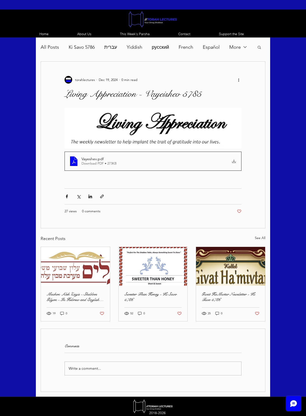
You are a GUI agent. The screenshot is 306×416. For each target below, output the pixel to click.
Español (211, 47)
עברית (110, 47)
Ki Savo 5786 (82, 47)
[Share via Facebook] (67, 196)
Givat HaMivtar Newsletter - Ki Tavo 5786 (228, 296)
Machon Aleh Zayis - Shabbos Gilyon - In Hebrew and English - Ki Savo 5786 (74, 296)
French (186, 47)
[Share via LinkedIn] (90, 196)
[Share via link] (102, 196)
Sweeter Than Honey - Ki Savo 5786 (150, 296)
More (235, 47)
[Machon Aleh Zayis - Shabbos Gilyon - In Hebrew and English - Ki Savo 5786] (75, 266)
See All (260, 238)
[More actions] (238, 80)
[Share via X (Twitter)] (78, 196)
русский (160, 47)
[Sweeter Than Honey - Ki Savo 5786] (153, 266)
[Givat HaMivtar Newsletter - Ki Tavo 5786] (230, 266)
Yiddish (134, 47)
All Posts (50, 47)
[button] (259, 47)
